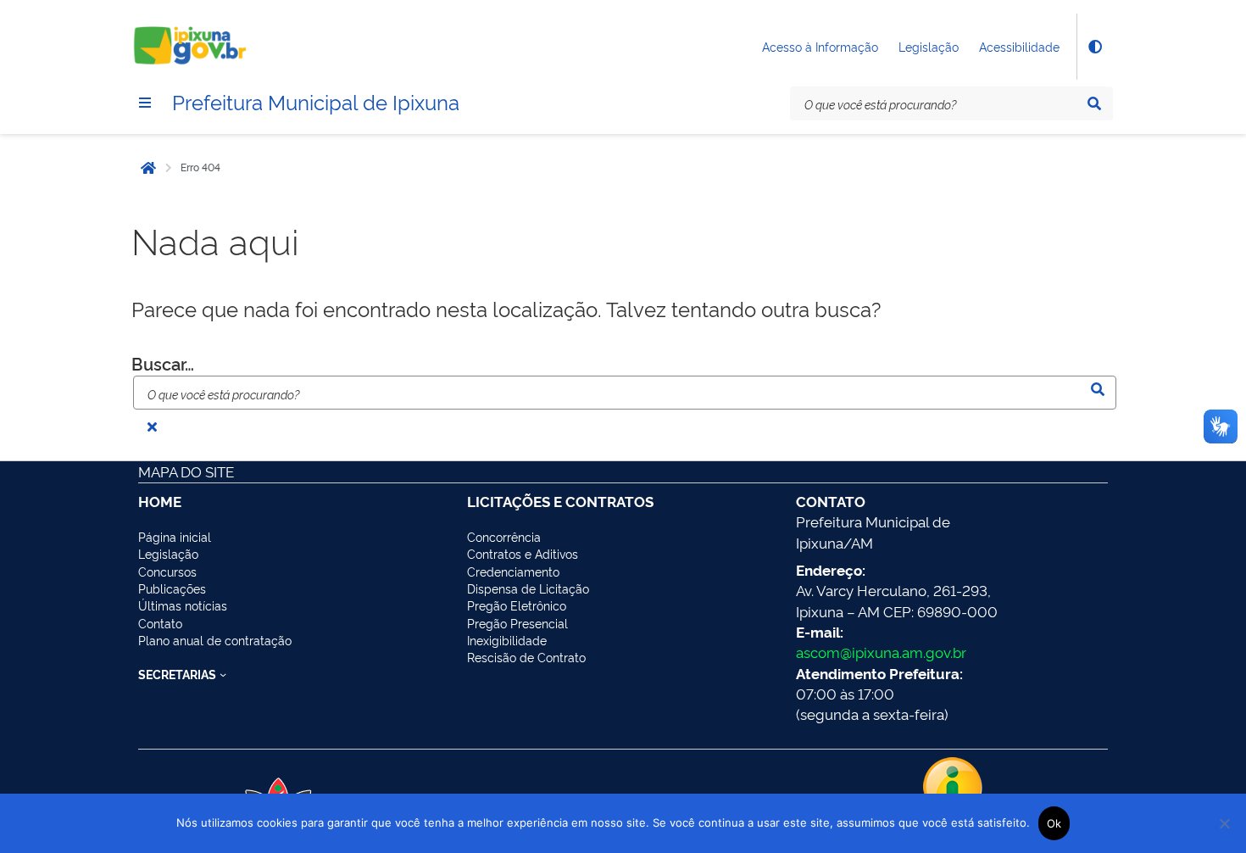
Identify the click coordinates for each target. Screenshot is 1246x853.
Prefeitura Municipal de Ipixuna (315, 100)
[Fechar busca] (152, 426)
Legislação (928, 46)
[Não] (1224, 823)
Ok (1054, 823)
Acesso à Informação (820, 46)
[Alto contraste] (1094, 46)
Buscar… (162, 363)
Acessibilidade (1019, 46)
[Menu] (145, 102)
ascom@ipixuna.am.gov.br (881, 651)
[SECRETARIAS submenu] (223, 674)
